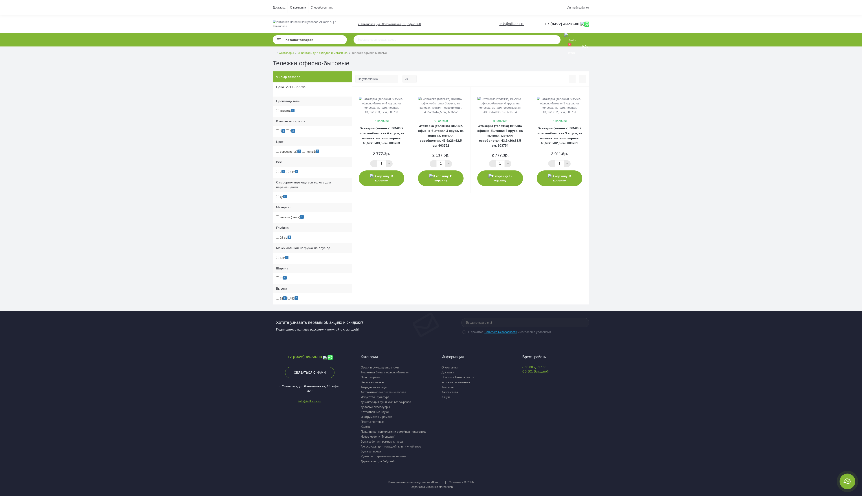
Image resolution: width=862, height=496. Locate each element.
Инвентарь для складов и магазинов (322, 53)
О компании (298, 7)
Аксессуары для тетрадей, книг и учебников (391, 446)
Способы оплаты (322, 7)
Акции (446, 397)
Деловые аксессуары (375, 407)
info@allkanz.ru (511, 24)
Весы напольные (372, 382)
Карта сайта (450, 392)
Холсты (366, 426)
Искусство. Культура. (375, 397)
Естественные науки (375, 412)
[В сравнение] (403, 92)
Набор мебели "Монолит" (378, 436)
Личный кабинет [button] (578, 7)
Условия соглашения (456, 382)
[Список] (572, 79)
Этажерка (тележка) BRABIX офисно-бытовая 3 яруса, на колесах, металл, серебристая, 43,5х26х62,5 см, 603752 (441, 135)
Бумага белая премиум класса (382, 441)
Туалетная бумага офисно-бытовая (385, 372)
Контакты (448, 387)
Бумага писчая (371, 451)
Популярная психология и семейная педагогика (393, 431)
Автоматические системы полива (383, 392)
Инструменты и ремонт (376, 417)
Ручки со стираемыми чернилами (383, 456)
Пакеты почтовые (372, 421)
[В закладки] (409, 92)
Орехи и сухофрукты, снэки (380, 367)
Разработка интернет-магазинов (431, 487)
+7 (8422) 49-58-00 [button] (304, 357)
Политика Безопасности (500, 332)
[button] (389, 24)
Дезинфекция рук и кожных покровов (386, 402)
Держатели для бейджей (377, 461)
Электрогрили (370, 377)
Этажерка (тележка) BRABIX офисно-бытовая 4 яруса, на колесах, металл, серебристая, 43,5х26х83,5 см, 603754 (500, 135)
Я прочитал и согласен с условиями (509, 332)
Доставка (279, 7)
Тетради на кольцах (374, 387)
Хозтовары (286, 53)
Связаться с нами (310, 372)
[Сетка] (582, 79)
